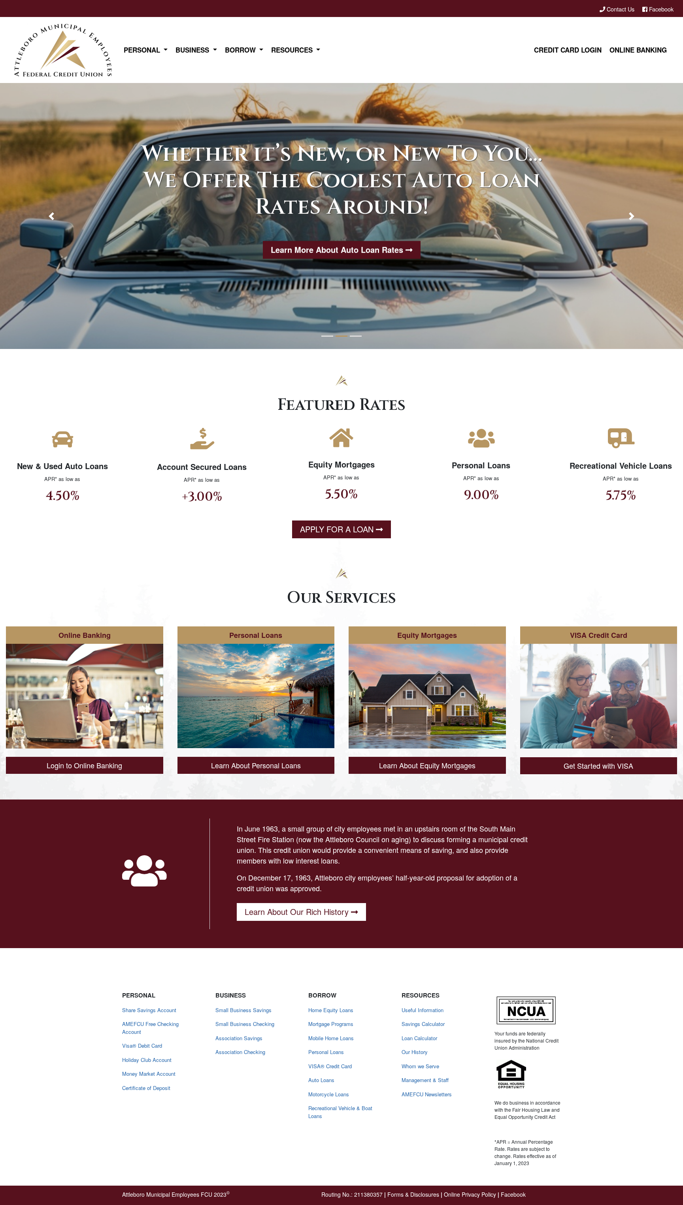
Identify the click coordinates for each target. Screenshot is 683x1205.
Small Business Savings (243, 1010)
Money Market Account (148, 1073)
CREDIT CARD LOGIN (568, 50)
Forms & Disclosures (413, 1194)
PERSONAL (143, 50)
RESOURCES (293, 50)
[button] (51, 216)
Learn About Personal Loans (256, 765)
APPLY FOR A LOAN (337, 529)
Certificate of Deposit (146, 1088)
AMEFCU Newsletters (427, 1094)
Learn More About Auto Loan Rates (337, 248)
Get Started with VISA (598, 765)
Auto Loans (321, 1080)
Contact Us (620, 9)
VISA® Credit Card (330, 1066)
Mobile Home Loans (331, 1038)
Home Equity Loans (330, 1010)
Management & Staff (425, 1080)
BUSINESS (193, 50)
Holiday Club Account (147, 1060)
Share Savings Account (149, 1010)
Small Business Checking (244, 1024)
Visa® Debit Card (142, 1045)
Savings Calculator (423, 1024)
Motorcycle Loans (328, 1094)
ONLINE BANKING (638, 50)
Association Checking (240, 1052)
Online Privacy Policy (470, 1194)
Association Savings (238, 1038)
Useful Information (422, 1010)
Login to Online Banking (84, 765)
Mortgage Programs (330, 1024)
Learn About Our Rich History (297, 911)
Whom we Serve (420, 1066)
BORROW (241, 50)
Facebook (660, 9)
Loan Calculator (419, 1038)
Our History (415, 1052)
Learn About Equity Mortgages (427, 765)
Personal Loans (326, 1052)
